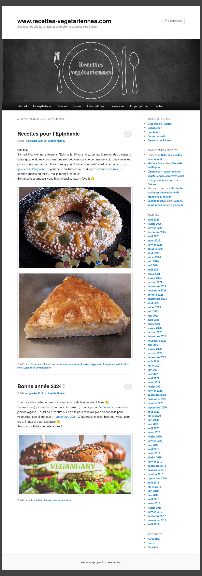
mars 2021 (154, 382)
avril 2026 (153, 219)
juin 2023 (153, 311)
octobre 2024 (155, 249)
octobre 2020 (155, 403)
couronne (62, 364)
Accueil (22, 106)
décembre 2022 (157, 336)
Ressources (117, 106)
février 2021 (155, 386)
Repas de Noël (156, 136)
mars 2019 (154, 453)
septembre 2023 (157, 299)
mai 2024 (153, 265)
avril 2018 (153, 499)
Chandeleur (155, 128)
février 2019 (155, 457)
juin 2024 (153, 261)
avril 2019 (153, 449)
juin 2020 (153, 420)
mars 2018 (154, 503)
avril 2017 (153, 524)
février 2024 (155, 278)
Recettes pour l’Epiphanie (48, 133)
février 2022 (155, 349)
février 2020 (155, 436)
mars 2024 (154, 274)
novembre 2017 (157, 520)
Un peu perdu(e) (139, 106)
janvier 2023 (155, 332)
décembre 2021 (157, 357)
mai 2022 (153, 345)
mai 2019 (153, 445)
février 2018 (155, 507)
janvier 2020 (155, 441)
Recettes (62, 106)
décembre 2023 (157, 286)
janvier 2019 (155, 461)
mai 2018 (153, 495)
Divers (151, 543)
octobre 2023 (155, 294)
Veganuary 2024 (65, 416)
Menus (77, 106)
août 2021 (153, 361)
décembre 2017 (157, 516)
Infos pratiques (95, 106)
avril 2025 (153, 236)
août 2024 (153, 253)
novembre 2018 (157, 470)
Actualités (36, 500)
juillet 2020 (154, 416)
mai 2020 (153, 424)
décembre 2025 (157, 232)
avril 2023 (153, 319)
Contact (159, 106)
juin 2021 (153, 369)
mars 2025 (154, 240)
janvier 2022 (155, 353)
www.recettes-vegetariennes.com (64, 20)
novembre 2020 (157, 399)
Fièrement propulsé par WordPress (101, 562)
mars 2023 (154, 324)
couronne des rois (106, 169)
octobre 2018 (155, 474)
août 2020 (153, 411)
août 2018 (153, 482)
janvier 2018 (155, 512)
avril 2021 (153, 378)
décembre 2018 (157, 466)
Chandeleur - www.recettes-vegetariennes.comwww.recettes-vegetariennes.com (166, 176)
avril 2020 (153, 428)
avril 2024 (153, 269)
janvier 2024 (155, 282)
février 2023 (155, 328)
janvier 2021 (155, 390)
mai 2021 (153, 374)
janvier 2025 (155, 244)
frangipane (109, 364)
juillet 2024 (154, 257)
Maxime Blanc (156, 163)
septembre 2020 (157, 407)
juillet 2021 (154, 365)
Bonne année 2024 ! (41, 386)
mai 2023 (153, 315)
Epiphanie (96, 364)
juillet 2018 (154, 486)
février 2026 (155, 223)
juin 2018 (153, 491)
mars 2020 (154, 432)
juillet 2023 (154, 307)
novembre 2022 (157, 340)
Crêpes (152, 184)
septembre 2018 (157, 478)
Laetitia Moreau (56, 140)
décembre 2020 (157, 395)
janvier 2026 (155, 228)
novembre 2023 (157, 290)
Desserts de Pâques (160, 123)
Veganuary (106, 407)
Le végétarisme (42, 106)
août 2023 (153, 303)
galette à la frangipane (31, 169)
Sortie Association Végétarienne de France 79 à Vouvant (165, 192)
